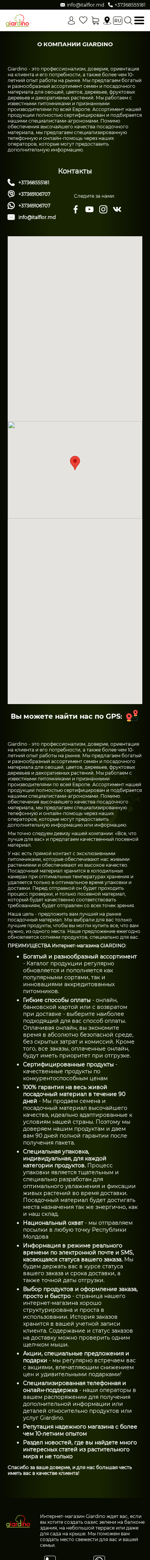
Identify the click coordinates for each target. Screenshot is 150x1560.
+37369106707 (34, 194)
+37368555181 (33, 182)
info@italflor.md (37, 217)
